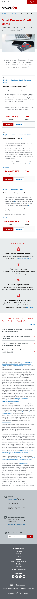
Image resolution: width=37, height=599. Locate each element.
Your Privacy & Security (27, 588)
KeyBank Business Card (13, 189)
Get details (29, 307)
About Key (18, 551)
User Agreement (20, 585)
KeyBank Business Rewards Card (17, 135)
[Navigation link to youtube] (24, 576)
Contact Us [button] (8, 124)
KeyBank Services (8, 2)
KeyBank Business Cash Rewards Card (25, 457)
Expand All (31, 324)
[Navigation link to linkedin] (16, 576)
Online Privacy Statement (11, 588)
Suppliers (19, 566)
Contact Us (18, 553)
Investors (18, 559)
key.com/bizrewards (6, 422)
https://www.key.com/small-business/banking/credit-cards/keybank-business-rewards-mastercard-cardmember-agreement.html (18, 452)
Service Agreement (23, 463)
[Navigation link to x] (20, 576)
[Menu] (33, 8)
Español (18, 564)
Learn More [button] (19, 124)
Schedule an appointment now (16, 524)
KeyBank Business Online (22, 258)
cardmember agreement (18, 365)
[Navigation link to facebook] (13, 576)
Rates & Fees (6, 112)
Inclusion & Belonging (18, 569)
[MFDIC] (11, 585)
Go (30, 536)
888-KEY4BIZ (12, 499)
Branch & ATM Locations (18, 561)
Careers (18, 556)
